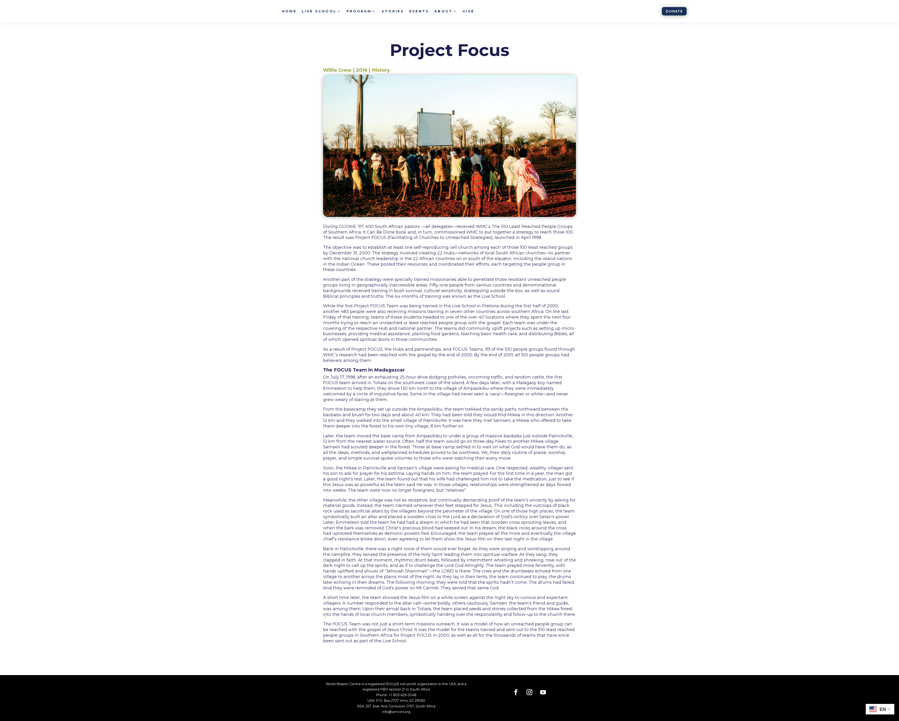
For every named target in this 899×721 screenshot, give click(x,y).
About (443, 11)
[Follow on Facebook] (516, 692)
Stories (393, 11)
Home (289, 11)
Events (419, 11)
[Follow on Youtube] (543, 692)
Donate (674, 11)
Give (468, 11)
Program (359, 11)
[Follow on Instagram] (529, 692)
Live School (319, 11)
